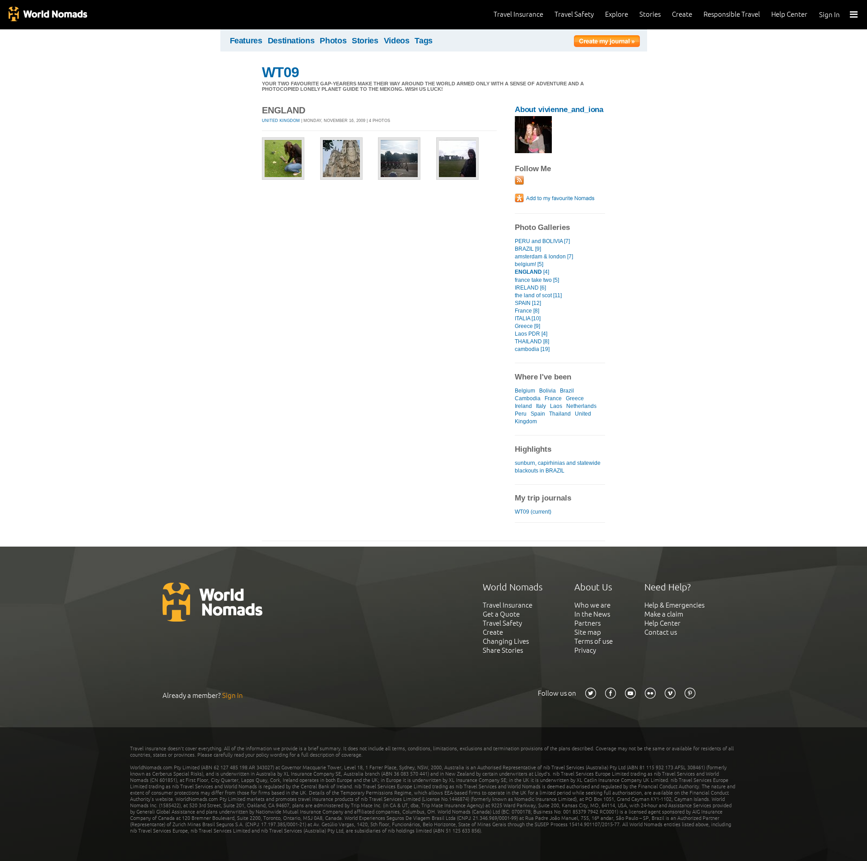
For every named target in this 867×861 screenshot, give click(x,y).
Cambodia (528, 398)
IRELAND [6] (530, 288)
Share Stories (503, 650)
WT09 (280, 72)
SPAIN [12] (528, 303)
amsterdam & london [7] (544, 256)
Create (682, 14)
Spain (538, 414)
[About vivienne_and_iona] (533, 151)
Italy (541, 406)
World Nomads (47, 14)
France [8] (527, 311)
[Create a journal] (607, 42)
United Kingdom (281, 120)
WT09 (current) (533, 512)
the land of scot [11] (538, 295)
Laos (556, 406)
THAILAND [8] (532, 341)
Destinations (291, 40)
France (553, 398)
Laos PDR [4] (531, 334)
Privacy (585, 650)
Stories (650, 14)
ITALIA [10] (528, 318)
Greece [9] (527, 326)
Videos (397, 40)
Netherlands (581, 406)
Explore (616, 14)
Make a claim (663, 614)
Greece (575, 398)
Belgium (525, 391)
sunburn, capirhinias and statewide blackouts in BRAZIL (558, 467)
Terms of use (593, 641)
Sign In (829, 15)
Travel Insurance (518, 14)
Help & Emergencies (674, 605)
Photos (333, 40)
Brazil (567, 391)
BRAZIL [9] (528, 249)
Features (246, 40)
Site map (587, 632)
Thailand (560, 414)
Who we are (592, 605)
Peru (521, 414)
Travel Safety (574, 14)
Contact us (660, 632)
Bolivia (547, 391)
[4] (532, 272)
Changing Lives (506, 641)
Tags (424, 40)
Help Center (789, 14)
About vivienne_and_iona (559, 109)
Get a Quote (501, 614)
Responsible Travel (732, 14)
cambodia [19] (532, 349)
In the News (592, 614)
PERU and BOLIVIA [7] (542, 241)
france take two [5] (537, 280)
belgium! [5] (529, 264)
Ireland (523, 406)
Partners (587, 623)
